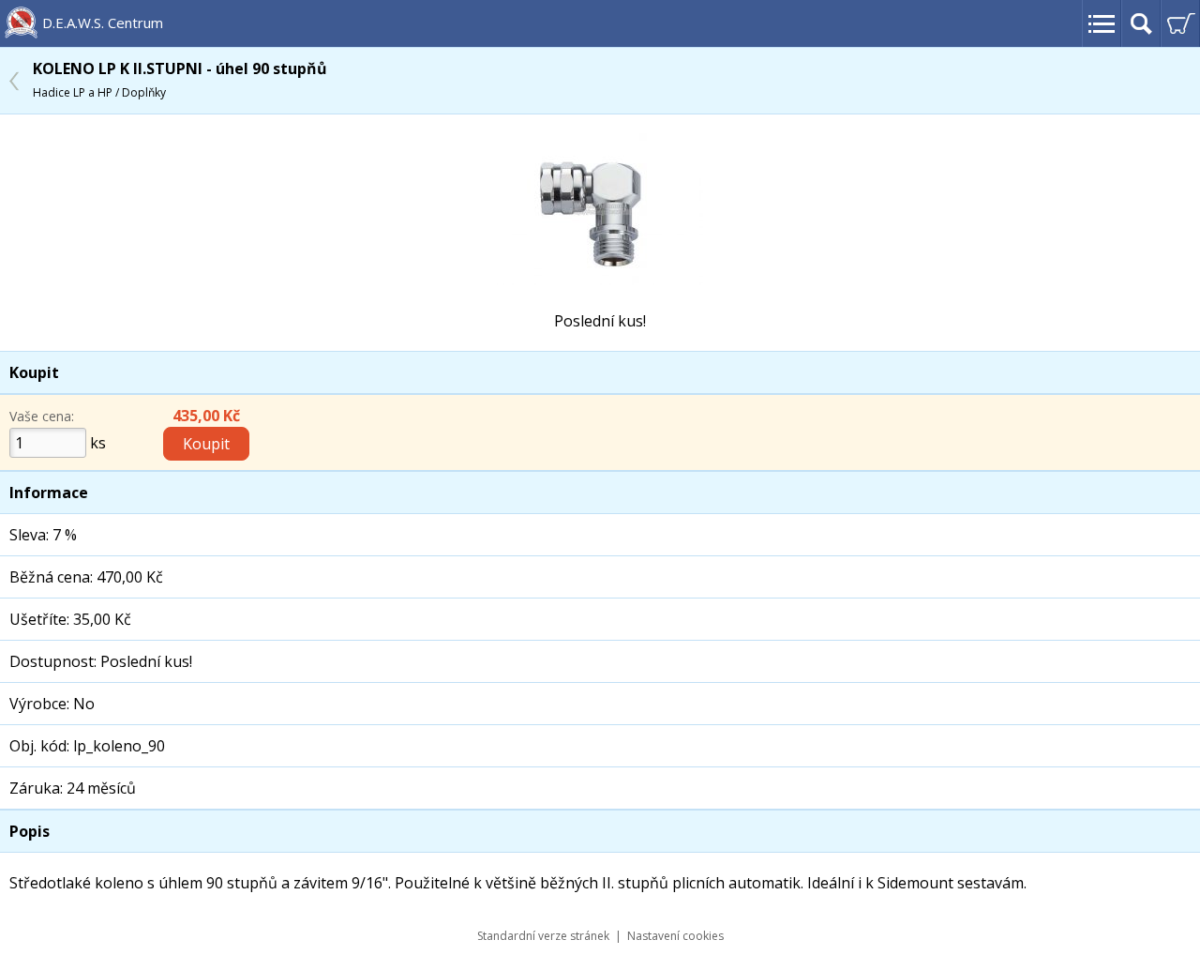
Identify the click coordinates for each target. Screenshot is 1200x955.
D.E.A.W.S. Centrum (102, 22)
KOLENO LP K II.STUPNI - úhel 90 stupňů (180, 79)
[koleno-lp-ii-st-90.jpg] (600, 279)
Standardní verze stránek (543, 936)
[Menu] (1101, 23)
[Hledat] (1141, 23)
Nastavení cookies (675, 936)
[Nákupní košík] (1180, 23)
